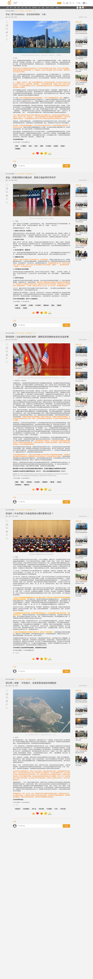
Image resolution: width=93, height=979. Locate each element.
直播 (15, 7)
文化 (30, 7)
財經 (26, 7)
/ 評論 (9, 11)
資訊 (19, 7)
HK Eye (52, 7)
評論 (22, 7)
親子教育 (34, 7)
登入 (86, 3)
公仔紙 (47, 7)
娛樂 (43, 7)
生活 (39, 7)
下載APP (59, 3)
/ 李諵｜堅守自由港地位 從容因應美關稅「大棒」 (25, 11)
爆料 (79, 3)
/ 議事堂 (12, 11)
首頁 (7, 7)
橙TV (11, 7)
